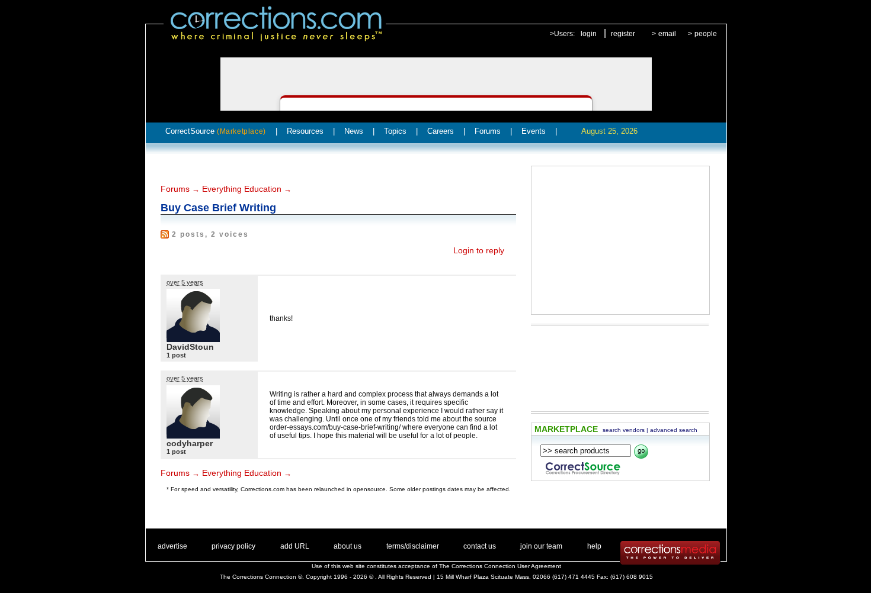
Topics (395, 131)
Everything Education (241, 189)
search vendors (624, 430)
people (705, 34)
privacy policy (233, 546)
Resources (305, 131)
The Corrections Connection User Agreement (500, 566)
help (594, 546)
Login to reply (478, 250)
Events (533, 131)
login (589, 34)
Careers (440, 131)
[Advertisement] (620, 240)
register (623, 34)
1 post (176, 355)
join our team (541, 546)
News (353, 131)
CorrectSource (215, 131)
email (667, 34)
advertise (172, 546)
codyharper (189, 443)
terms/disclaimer (412, 546)
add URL (294, 546)
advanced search (673, 430)
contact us (479, 546)
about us (347, 546)
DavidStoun (190, 347)
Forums (488, 131)
